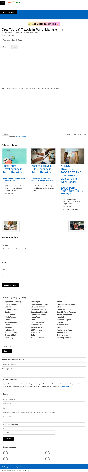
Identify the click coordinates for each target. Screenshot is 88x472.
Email (4, 269)
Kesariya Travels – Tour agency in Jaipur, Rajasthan (41, 169)
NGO (59, 327)
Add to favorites (9, 40)
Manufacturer (36, 325)
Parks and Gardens (12, 332)
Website (4, 277)
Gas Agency (10, 314)
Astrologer (35, 302)
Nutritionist (9, 330)
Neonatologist (36, 327)
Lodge (7, 325)
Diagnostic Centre (38, 309)
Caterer (8, 307)
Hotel (33, 320)
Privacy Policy (8, 417)
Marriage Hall (62, 325)
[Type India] (42, 2)
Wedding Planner (64, 338)
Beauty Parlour (11, 304)
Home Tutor (35, 317)
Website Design (37, 338)
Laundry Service (37, 322)
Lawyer (60, 322)
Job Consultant (11, 322)
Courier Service (11, 309)
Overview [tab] (6, 47)
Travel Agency (21, 136)
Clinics (60, 307)
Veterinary (9, 338)
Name (4, 262)
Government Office (38, 314)
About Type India (9, 399)
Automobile (61, 302)
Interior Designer (64, 320)
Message (5, 245)
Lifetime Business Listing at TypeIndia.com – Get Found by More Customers (29, 412)
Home (5, 408)
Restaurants (62, 332)
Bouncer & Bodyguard (66, 304)
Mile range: (5, 369)
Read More (65, 386)
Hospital (60, 317)
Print (20, 40)
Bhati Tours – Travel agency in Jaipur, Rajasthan (13, 169)
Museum (8, 327)
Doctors (8, 312)
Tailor (33, 335)
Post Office (35, 332)
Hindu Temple (10, 317)
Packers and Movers (65, 330)
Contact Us (7, 404)
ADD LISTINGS (8, 12)
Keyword (6, 429)
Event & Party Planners (66, 312)
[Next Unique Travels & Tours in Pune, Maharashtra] (77, 226)
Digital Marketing (64, 309)
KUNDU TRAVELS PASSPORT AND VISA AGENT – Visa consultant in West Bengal (72, 191)
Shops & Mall (10, 335)
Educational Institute (39, 312)
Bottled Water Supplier (40, 304)
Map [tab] (14, 47)
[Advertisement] (44, 67)
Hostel (7, 320)
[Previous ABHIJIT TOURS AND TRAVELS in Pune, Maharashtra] (11, 226)
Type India (10, 467)
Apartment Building (13, 302)
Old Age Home (37, 330)
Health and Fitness (64, 314)
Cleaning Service (38, 307)
